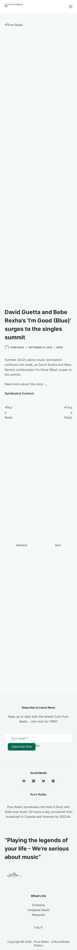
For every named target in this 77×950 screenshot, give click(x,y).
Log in (38, 927)
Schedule (38, 905)
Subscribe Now (22, 746)
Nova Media (61, 941)
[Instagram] (53, 781)
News (59, 347)
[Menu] (70, 6)
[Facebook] (23, 781)
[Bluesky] (43, 781)
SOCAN (65, 816)
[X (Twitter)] (33, 781)
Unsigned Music (38, 910)
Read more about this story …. (26, 384)
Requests (38, 915)
